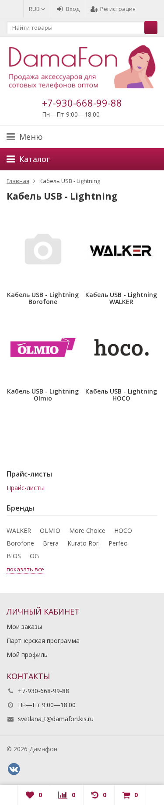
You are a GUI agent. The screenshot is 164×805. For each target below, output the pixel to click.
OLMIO (50, 530)
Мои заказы (24, 626)
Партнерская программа (43, 640)
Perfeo (118, 543)
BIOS (14, 556)
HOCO (123, 530)
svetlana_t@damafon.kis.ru (56, 719)
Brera (51, 543)
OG (34, 556)
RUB (35, 9)
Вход (73, 9)
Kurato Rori (83, 543)
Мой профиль (27, 654)
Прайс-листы (26, 488)
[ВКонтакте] (14, 769)
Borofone (20, 543)
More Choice (87, 530)
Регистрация (118, 9)
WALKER (19, 530)
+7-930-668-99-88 (82, 102)
